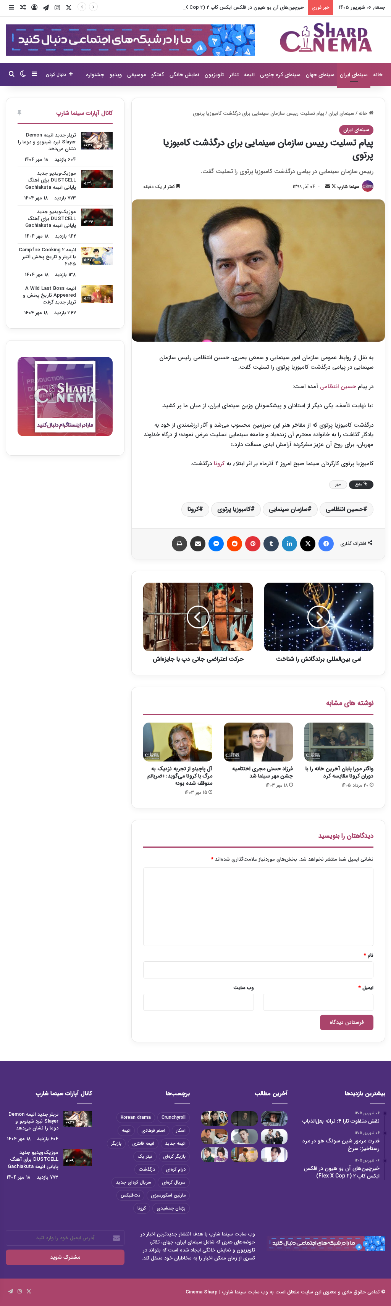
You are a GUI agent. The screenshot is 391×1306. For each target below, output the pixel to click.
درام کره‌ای (176, 1169)
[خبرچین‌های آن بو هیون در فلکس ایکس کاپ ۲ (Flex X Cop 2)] (214, 1118)
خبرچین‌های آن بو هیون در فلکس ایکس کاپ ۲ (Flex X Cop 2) (238, 7)
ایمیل (366, 988)
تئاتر (234, 75)
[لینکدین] (289, 543)
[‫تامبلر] (271, 543)
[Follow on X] (333, 186)
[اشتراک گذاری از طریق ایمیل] (197, 543)
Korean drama (136, 1117)
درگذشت (147, 1169)
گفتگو (157, 75)
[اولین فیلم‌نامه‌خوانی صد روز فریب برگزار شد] (274, 1136)
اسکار (181, 1130)
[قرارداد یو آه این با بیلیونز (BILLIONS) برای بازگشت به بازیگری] (244, 1136)
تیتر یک (144, 1156)
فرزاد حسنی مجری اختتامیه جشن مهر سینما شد (262, 772)
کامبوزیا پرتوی (233, 509)
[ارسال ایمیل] (327, 186)
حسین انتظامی (338, 386)
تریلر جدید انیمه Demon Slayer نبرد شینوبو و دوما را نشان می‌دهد (47, 142)
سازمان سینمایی (288, 509)
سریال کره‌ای (174, 1182)
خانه (378, 75)
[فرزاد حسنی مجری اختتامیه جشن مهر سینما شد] (258, 742)
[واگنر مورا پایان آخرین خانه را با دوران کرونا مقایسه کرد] (338, 742)
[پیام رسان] (216, 543)
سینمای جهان (320, 75)
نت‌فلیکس (130, 1195)
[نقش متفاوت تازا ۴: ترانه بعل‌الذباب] (274, 1118)
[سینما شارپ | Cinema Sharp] (326, 37)
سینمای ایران (354, 75)
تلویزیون (214, 75)
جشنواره (95, 75)
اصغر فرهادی (153, 1130)
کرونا (220, 463)
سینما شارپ (348, 186)
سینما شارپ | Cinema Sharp (216, 1292)
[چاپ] (179, 543)
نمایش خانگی (184, 75)
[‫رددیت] (234, 543)
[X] (307, 543)
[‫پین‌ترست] (252, 543)
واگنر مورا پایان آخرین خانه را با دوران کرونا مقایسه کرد (339, 772)
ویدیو (116, 75)
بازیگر (116, 1143)
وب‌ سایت (243, 988)
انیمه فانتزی (143, 1143)
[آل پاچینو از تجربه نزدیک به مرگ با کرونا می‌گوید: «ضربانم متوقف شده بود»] (177, 742)
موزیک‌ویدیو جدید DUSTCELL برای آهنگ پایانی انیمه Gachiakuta (50, 180)
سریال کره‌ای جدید (133, 1182)
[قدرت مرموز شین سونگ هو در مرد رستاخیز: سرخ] (244, 1118)
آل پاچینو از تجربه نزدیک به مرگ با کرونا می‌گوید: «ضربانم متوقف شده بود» (179, 776)
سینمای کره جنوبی (280, 75)
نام (368, 955)
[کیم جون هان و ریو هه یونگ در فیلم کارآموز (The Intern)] (214, 1154)
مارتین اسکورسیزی (168, 1195)
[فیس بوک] (326, 543)
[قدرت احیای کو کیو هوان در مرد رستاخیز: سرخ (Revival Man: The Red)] (244, 1154)
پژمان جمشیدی (171, 1208)
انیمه (249, 75)
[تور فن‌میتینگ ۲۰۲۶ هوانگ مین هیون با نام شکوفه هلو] (274, 1154)
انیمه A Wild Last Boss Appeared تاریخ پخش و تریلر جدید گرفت (49, 295)
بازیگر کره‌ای (174, 1156)
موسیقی (136, 75)
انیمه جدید (175, 1143)
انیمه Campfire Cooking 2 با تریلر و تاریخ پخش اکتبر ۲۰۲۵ (47, 257)
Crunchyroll (174, 1117)
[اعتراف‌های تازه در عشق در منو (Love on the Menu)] (214, 1136)
